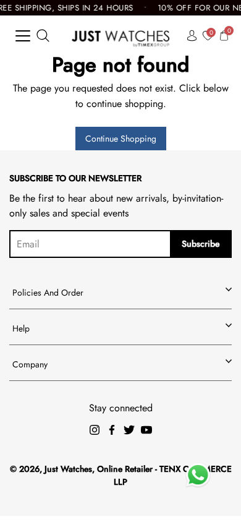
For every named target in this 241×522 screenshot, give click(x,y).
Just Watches (68, 469)
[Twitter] (129, 430)
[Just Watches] (121, 35)
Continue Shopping (120, 138)
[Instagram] (94, 430)
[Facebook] (111, 430)
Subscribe (201, 243)
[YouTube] (146, 430)
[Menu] (22, 36)
